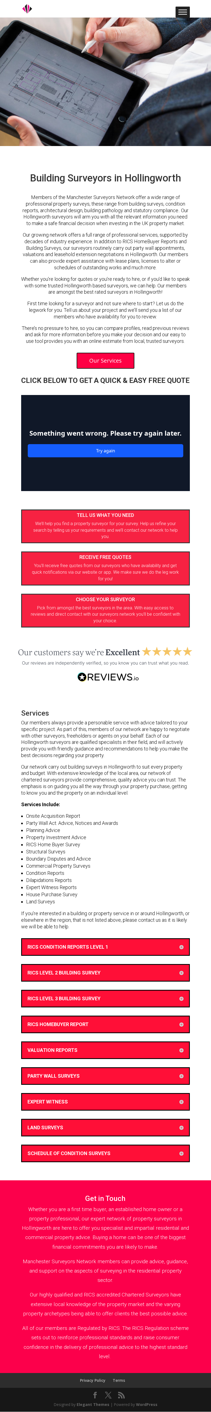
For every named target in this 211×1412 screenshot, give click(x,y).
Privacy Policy (93, 1380)
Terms (119, 1380)
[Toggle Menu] (182, 12)
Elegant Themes (93, 1404)
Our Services (105, 360)
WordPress (146, 1404)
